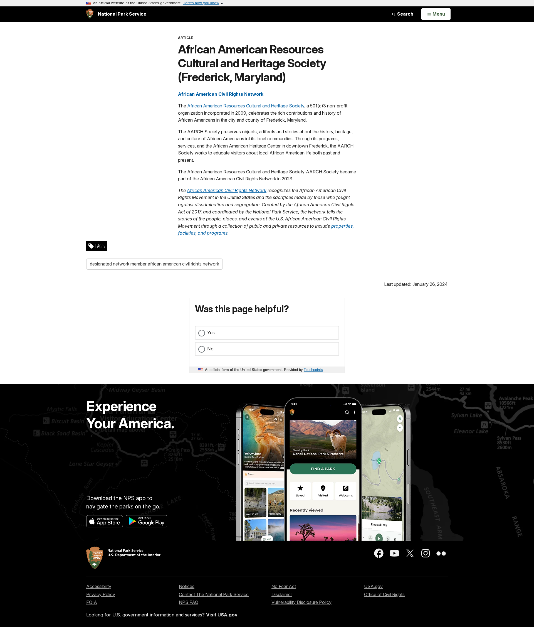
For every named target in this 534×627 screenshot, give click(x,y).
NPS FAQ (188, 602)
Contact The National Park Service (214, 594)
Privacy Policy (100, 594)
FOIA (91, 602)
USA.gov (373, 586)
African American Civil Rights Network (220, 94)
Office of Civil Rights (384, 594)
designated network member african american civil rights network (154, 264)
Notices (186, 586)
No (210, 348)
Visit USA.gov (222, 615)
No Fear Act (283, 586)
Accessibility (98, 586)
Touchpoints (313, 369)
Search (404, 14)
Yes (211, 332)
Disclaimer (281, 594)
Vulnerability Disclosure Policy (301, 602)
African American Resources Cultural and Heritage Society (245, 106)
